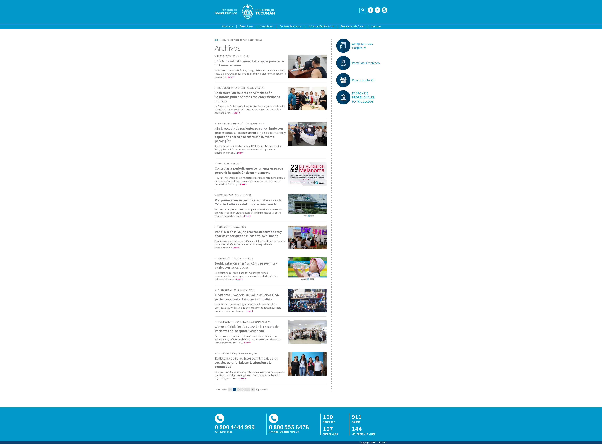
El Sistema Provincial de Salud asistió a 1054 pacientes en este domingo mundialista (247, 297)
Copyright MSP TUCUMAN (373, 442)
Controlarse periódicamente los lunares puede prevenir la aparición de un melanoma (249, 170)
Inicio (217, 39)
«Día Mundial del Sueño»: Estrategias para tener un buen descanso (250, 63)
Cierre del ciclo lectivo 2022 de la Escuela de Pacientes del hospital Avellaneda (247, 328)
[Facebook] (370, 10)
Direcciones (246, 26)
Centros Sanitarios (290, 26)
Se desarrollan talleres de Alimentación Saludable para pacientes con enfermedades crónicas (247, 96)
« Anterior (221, 389)
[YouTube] (384, 10)
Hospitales (266, 26)
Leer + (231, 76)
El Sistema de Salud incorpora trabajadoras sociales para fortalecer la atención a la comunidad (246, 362)
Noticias (376, 26)
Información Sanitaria (321, 26)
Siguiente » (262, 389)
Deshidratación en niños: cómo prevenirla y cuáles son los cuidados (246, 265)
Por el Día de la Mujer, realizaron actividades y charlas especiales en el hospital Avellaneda (248, 234)
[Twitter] (377, 10)
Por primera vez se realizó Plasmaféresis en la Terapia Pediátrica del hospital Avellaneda (248, 202)
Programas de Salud (352, 26)
